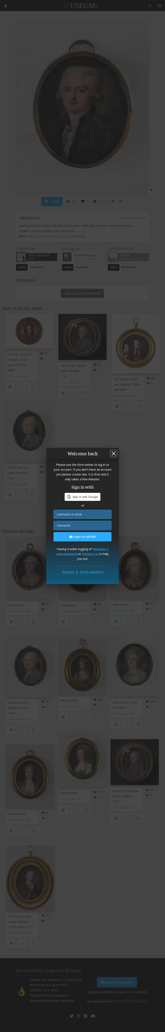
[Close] (114, 453)
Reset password (91, 572)
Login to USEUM (84, 537)
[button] (83, 497)
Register (68, 572)
